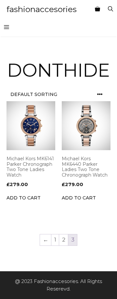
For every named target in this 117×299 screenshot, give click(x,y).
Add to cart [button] (23, 198)
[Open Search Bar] (110, 9)
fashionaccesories (41, 9)
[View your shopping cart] (97, 9)
